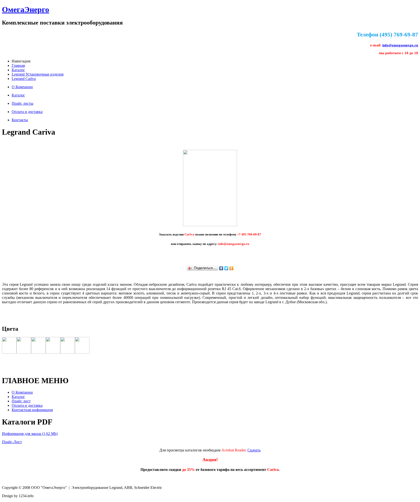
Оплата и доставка (27, 112)
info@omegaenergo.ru (400, 45)
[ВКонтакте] (221, 268)
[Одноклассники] (231, 268)
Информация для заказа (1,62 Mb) (30, 434)
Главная (18, 65)
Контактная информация (32, 410)
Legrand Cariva (24, 79)
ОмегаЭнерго (25, 9)
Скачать (254, 450)
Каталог (18, 70)
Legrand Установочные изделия (37, 74)
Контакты (20, 120)
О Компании (22, 87)
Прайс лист (21, 401)
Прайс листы (22, 103)
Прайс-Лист (12, 442)
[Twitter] (226, 268)
